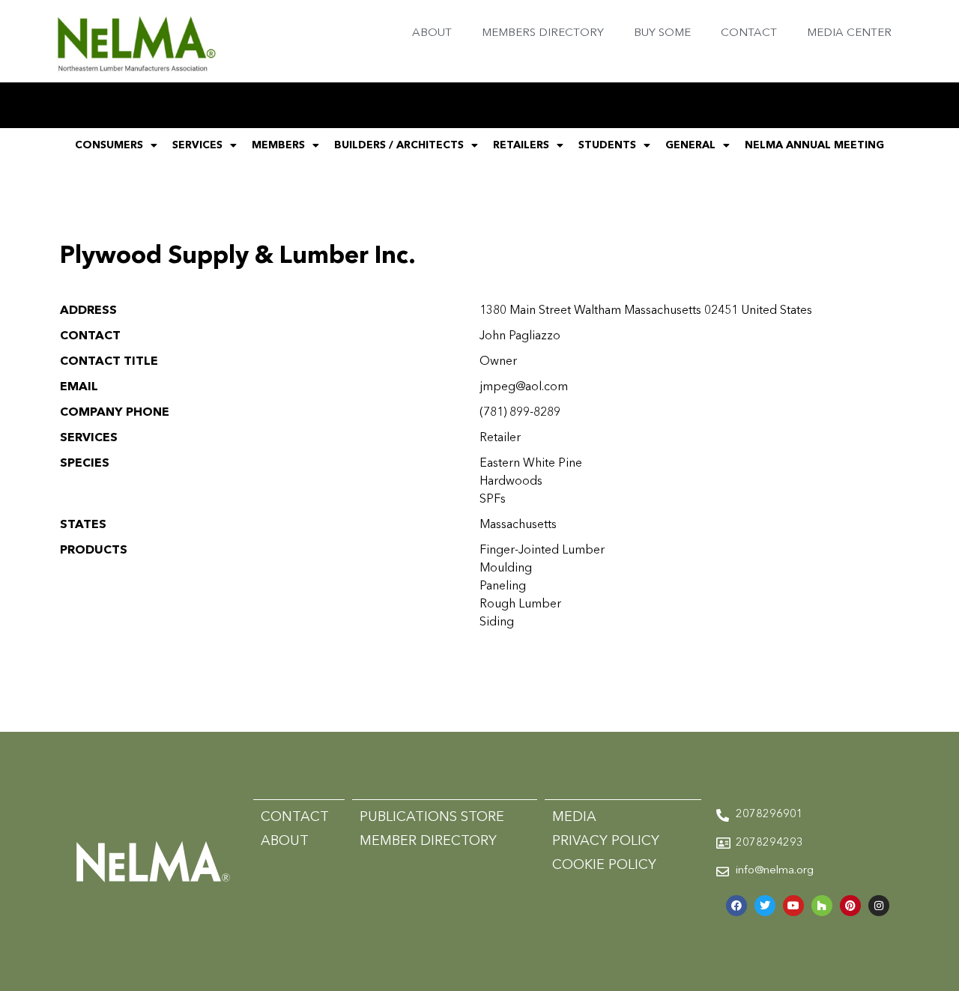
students (607, 145)
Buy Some (662, 33)
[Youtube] (793, 905)
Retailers (521, 145)
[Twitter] (764, 905)
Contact (749, 33)
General (690, 145)
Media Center (849, 33)
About (432, 33)
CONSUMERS (109, 145)
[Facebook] (736, 905)
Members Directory (543, 33)
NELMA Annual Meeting (814, 145)
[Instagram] (878, 905)
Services (197, 145)
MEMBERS (278, 145)
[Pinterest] (850, 905)
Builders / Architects (399, 145)
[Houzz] (821, 905)
